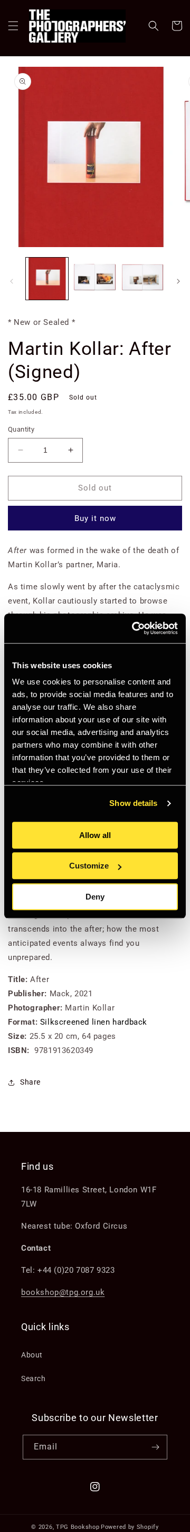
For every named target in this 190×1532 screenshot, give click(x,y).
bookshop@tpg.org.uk (62, 1292)
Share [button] (30, 1082)
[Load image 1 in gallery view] (47, 279)
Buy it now (95, 518)
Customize (89, 865)
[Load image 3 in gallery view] (142, 279)
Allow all (95, 835)
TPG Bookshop (77, 1527)
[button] (13, 25)
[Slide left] (11, 281)
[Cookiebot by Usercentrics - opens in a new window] (134, 628)
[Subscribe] (155, 1447)
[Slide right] (178, 281)
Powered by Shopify (130, 1527)
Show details (133, 803)
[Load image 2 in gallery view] (94, 279)
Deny (95, 896)
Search (33, 1378)
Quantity (21, 429)
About (32, 1355)
